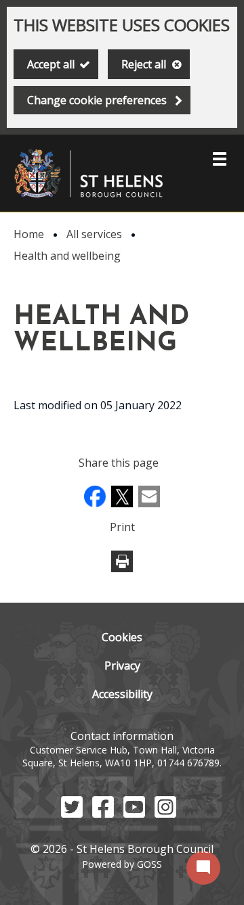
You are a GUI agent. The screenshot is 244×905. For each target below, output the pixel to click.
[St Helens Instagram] (165, 813)
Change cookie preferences (97, 100)
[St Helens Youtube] (134, 813)
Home (29, 234)
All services (94, 234)
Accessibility (122, 694)
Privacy (122, 665)
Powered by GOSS (122, 864)
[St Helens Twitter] (72, 813)
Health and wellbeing (67, 255)
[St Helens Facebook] (103, 813)
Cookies (122, 637)
